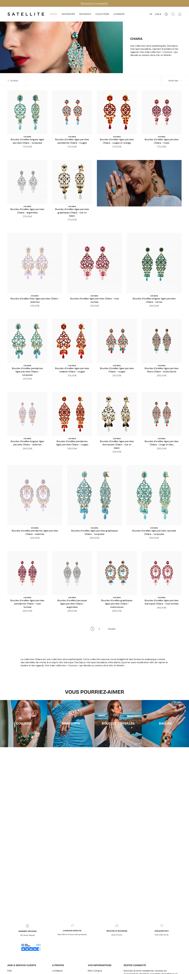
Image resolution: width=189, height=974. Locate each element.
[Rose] (23, 151)
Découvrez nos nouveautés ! (94, 3)
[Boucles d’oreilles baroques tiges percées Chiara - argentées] (72, 573)
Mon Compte (95, 970)
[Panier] (179, 14)
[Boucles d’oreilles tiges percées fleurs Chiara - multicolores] (162, 341)
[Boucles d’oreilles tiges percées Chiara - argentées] (27, 182)
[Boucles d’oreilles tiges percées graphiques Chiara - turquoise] (94, 495)
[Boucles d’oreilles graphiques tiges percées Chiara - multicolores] (117, 573)
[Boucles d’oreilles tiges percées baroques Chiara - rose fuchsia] (162, 573)
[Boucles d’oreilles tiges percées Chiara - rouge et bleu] (162, 414)
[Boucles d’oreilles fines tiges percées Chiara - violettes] (34, 263)
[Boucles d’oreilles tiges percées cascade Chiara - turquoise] (154, 495)
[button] (68, 14)
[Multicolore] (34, 151)
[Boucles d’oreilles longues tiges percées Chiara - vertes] (154, 263)
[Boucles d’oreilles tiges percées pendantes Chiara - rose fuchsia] (27, 573)
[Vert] (20, 151)
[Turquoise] (31, 151)
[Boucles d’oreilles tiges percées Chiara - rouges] (117, 341)
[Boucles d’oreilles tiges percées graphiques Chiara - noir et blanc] (72, 182)
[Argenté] (13, 151)
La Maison (57, 970)
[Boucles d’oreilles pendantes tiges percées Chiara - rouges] (72, 414)
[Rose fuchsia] (22, 220)
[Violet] (41, 151)
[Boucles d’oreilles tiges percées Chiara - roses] (162, 112)
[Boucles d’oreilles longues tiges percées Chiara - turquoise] (27, 112)
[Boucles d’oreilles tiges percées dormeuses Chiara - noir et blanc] (117, 414)
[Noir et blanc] (38, 151)
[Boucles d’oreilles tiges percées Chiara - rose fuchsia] (94, 263)
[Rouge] (16, 151)
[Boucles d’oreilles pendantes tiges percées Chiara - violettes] (34, 495)
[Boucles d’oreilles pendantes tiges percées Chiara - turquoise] (27, 341)
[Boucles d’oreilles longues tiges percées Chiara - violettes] (27, 414)
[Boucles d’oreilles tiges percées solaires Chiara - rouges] (72, 341)
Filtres (14, 80)
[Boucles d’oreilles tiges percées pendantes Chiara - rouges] (72, 112)
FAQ (9, 970)
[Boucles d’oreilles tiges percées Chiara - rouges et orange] (117, 112)
